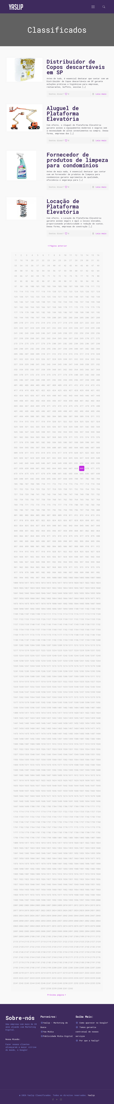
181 (37, 312)
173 (81, 307)
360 (54, 369)
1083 (70, 603)
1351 (48, 692)
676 (32, 473)
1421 (81, 712)
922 (65, 551)
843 (70, 525)
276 (32, 343)
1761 (15, 827)
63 (92, 270)
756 (32, 499)
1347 (26, 692)
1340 (76, 686)
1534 (87, 749)
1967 (92, 889)
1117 (81, 614)
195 (26, 317)
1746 (21, 822)
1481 (59, 733)
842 (65, 525)
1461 (37, 728)
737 (16, 494)
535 (48, 426)
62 (87, 270)
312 (54, 354)
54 (43, 270)
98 (21, 286)
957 (81, 562)
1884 (76, 863)
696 (54, 478)
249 (59, 333)
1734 (43, 816)
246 (43, 333)
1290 (65, 671)
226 (21, 328)
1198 (87, 640)
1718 (43, 811)
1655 (48, 790)
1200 (98, 640)
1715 (26, 811)
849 (16, 530)
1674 (65, 796)
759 (48, 499)
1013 (37, 582)
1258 (65, 660)
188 (76, 312)
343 (48, 364)
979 (26, 572)
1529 (59, 749)
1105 (15, 614)
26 (65, 260)
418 (21, 390)
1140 (32, 624)
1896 (54, 868)
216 (54, 322)
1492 (32, 738)
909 (81, 546)
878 (87, 536)
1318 (43, 681)
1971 (26, 894)
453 (37, 400)
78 (87, 276)
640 (98, 458)
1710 (87, 806)
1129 (59, 619)
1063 (48, 598)
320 (98, 354)
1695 (92, 801)
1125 (37, 619)
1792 (98, 832)
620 (76, 452)
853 (37, 530)
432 (98, 390)
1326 (87, 681)
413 (81, 385)
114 (21, 291)
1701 (37, 806)
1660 (76, 790)
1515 (70, 744)
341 (37, 364)
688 (98, 473)
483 (26, 411)
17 (16, 260)
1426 (21, 718)
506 (65, 416)
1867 (70, 858)
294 (43, 348)
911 (92, 546)
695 (48, 478)
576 (98, 437)
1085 (81, 603)
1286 (43, 671)
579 (26, 442)
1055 (92, 593)
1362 (21, 697)
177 (16, 312)
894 (87, 541)
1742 (87, 816)
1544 (54, 754)
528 (98, 421)
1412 (32, 712)
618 (65, 452)
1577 (59, 764)
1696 (98, 801)
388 (32, 380)
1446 (43, 723)
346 (65, 364)
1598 (87, 770)
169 (59, 307)
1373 (81, 697)
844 (76, 525)
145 (16, 302)
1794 (21, 837)
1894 (43, 868)
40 (54, 265)
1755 (70, 822)
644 (32, 463)
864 (98, 530)
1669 (37, 796)
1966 (87, 889)
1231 (92, 650)
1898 (65, 868)
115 (26, 291)
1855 (92, 853)
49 (16, 270)
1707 (70, 806)
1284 (32, 671)
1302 (43, 676)
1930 (65, 879)
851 (26, 530)
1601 (15, 775)
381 (81, 374)
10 (65, 255)
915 (26, 551)
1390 (87, 702)
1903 (92, 868)
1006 (87, 577)
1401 (59, 707)
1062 (43, 598)
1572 (32, 764)
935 (48, 556)
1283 (26, 671)
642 (21, 463)
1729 (15, 816)
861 (81, 530)
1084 (76, 603)
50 (21, 270)
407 (48, 385)
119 (48, 291)
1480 (54, 733)
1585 (15, 770)
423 (48, 390)
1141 (37, 624)
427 (70, 390)
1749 (37, 822)
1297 (15, 676)
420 (32, 390)
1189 (37, 640)
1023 (92, 582)
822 (43, 520)
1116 (76, 614)
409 (59, 385)
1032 (54, 588)
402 (21, 385)
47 (92, 265)
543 (92, 426)
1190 (43, 640)
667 (70, 468)
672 (98, 468)
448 (98, 395)
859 (70, 530)
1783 (48, 832)
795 (70, 510)
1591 (48, 770)
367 (92, 369)
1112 (54, 614)
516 (32, 421)
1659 (70, 790)
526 (87, 421)
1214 (87, 645)
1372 (76, 697)
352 (98, 364)
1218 (21, 650)
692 (32, 478)
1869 (81, 858)
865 (16, 536)
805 (37, 515)
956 (76, 562)
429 (81, 390)
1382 (43, 702)
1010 (21, 582)
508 (76, 416)
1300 (32, 676)
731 (70, 489)
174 (87, 307)
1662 (87, 790)
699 (70, 478)
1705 (59, 806)
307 (26, 354)
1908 (32, 874)
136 (54, 296)
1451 (70, 723)
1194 (65, 640)
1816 (54, 842)
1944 (54, 884)
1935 (92, 879)
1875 (26, 863)
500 (32, 416)
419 (26, 390)
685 (81, 473)
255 (92, 333)
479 (92, 406)
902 (43, 546)
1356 (76, 692)
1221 (37, 650)
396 (76, 380)
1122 (21, 619)
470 (43, 406)
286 (87, 343)
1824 (98, 842)
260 (32, 338)
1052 (76, 593)
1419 (70, 712)
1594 (65, 770)
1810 (21, 842)
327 (48, 359)
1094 (43, 608)
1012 (32, 582)
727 (48, 489)
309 (37, 354)
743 (48, 494)
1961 (59, 889)
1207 (48, 645)
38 (43, 265)
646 (43, 463)
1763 (26, 827)
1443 (26, 723)
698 (65, 478)
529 (16, 426)
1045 (37, 593)
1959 (48, 889)
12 (76, 255)
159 (92, 302)
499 (26, 416)
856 (54, 530)
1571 (26, 764)
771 (26, 504)
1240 (54, 655)
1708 (76, 806)
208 (98, 317)
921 (59, 551)
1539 (26, 754)
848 (98, 525)
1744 (98, 816)
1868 (76, 858)
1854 (87, 853)
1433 (59, 718)
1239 (48, 655)
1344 (98, 686)
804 (32, 515)
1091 (26, 608)
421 (37, 390)
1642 (65, 785)
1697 (15, 806)
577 (16, 442)
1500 (76, 738)
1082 (65, 603)
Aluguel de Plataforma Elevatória (63, 113)
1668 (32, 796)
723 (26, 489)
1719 (48, 811)
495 (92, 411)
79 (92, 276)
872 (54, 536)
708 (32, 484)
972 (76, 567)
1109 (37, 614)
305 (16, 354)
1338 (65, 686)
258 (21, 338)
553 (59, 432)
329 (59, 359)
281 (59, 343)
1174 (43, 634)
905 (59, 546)
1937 (15, 884)
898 (21, 546)
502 (43, 416)
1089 (15, 608)
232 (54, 328)
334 (87, 359)
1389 (81, 702)
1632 (98, 780)
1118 (87, 614)
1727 (92, 811)
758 (43, 499)
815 (92, 515)
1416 (54, 712)
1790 (87, 832)
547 (26, 432)
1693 (81, 801)
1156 (32, 629)
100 (32, 286)
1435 (70, 718)
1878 (43, 863)
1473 (15, 733)
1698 (21, 806)
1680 (98, 796)
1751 (48, 822)
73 (59, 276)
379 (70, 374)
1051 (70, 593)
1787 (70, 832)
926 (87, 551)
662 (43, 468)
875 (70, 536)
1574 (43, 764)
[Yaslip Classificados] (15, 6)
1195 (70, 640)
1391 (92, 702)
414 (87, 385)
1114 (65, 614)
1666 (21, 796)
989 (81, 572)
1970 (21, 894)
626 (21, 458)
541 (81, 426)
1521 (15, 749)
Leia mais (101, 94)
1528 (54, 749)
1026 (21, 588)
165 (37, 307)
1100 (76, 608)
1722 (65, 811)
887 (48, 541)
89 (59, 281)
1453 (81, 723)
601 (59, 447)
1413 (37, 712)
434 (21, 395)
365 (81, 369)
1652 (32, 790)
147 (26, 302)
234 (65, 328)
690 (21, 478)
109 (81, 286)
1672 (54, 796)
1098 (65, 608)
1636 (32, 785)
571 (70, 437)
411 (70, 385)
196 (32, 317)
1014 (43, 582)
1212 (76, 645)
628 (32, 458)
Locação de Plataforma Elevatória (63, 206)
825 (59, 520)
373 (37, 374)
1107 (26, 614)
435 (26, 395)
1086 (87, 603)
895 (92, 541)
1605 (37, 775)
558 (87, 432)
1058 (21, 598)
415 (92, 385)
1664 (98, 790)
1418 (65, 712)
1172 (32, 634)
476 (76, 406)
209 (16, 322)
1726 (87, 811)
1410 (21, 712)
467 (26, 406)
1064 (54, 598)
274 (21, 343)
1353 (59, 692)
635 (70, 458)
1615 (92, 775)
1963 (70, 889)
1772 (76, 827)
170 (65, 307)
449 (16, 400)
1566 (87, 759)
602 (65, 447)
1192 (54, 640)
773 (37, 504)
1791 (92, 832)
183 (48, 312)
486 (43, 411)
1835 (70, 848)
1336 (54, 686)
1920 (98, 874)
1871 (92, 858)
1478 (43, 733)
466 (21, 406)
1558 (43, 759)
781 (81, 504)
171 (70, 307)
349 (81, 364)
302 (87, 348)
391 (48, 380)
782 (87, 504)
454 (43, 400)
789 (37, 510)
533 (37, 426)
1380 (32, 702)
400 (98, 380)
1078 (43, 603)
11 (70, 255)
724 (32, 489)
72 (54, 276)
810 (65, 515)
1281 (15, 671)
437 (37, 395)
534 (43, 426)
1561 (59, 759)
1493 (37, 738)
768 (98, 499)
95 (92, 281)
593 (16, 447)
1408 (98, 707)
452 (32, 400)
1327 (92, 681)
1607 (48, 775)
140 (76, 296)
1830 (43, 848)
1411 (26, 712)
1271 (48, 666)
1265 (15, 666)
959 (92, 562)
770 (21, 504)
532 (32, 426)
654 (87, 463)
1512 (54, 744)
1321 (59, 681)
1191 (48, 640)
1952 (98, 884)
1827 (26, 848)
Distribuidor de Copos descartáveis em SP (76, 67)
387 (26, 380)
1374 (87, 697)
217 (59, 322)
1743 (92, 816)
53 (38, 270)
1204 (32, 645)
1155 (26, 629)
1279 (92, 666)
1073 (15, 603)
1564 (76, 759)
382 (87, 374)
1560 (54, 759)
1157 (37, 629)
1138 (21, 624)
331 (70, 359)
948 (32, 562)
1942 (43, 884)
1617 (15, 780)
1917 (81, 874)
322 (21, 359)
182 (43, 312)
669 (81, 468)
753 (16, 499)
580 (32, 442)
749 (81, 494)
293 (37, 348)
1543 (48, 754)
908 (76, 546)
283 (70, 343)
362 (65, 369)
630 (43, 458)
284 (76, 343)
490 (65, 411)
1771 (70, 827)
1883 (70, 863)
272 (98, 338)
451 (26, 400)
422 (43, 390)
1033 (59, 588)
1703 (48, 806)
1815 (48, 842)
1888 (98, 863)
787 (26, 510)
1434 (65, 718)
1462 (43, 728)
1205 (37, 645)
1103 (92, 608)
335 (92, 359)
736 (98, 489)
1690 (65, 801)
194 (21, 317)
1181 (81, 634)
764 (76, 499)
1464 (54, 728)
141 (81, 296)
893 (81, 541)
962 (21, 567)
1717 (37, 811)
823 (48, 520)
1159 (48, 629)
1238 (43, 655)
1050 (65, 593)
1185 (15, 640)
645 (37, 463)
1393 (15, 707)
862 (87, 530)
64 (98, 270)
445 (81, 395)
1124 (32, 619)
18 (21, 260)
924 (76, 551)
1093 (37, 608)
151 (48, 302)
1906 (21, 874)
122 (65, 291)
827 (70, 520)
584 (54, 442)
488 (54, 411)
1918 (87, 874)
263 (48, 338)
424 (54, 390)
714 (65, 484)
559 (92, 432)
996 (32, 577)
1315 (26, 681)
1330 (21, 686)
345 (59, 364)
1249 (15, 660)
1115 (70, 614)
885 (37, 541)
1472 (98, 728)
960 (98, 562)
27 (70, 260)
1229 (81, 650)
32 (98, 260)
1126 (43, 619)
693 (37, 478)
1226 (65, 650)
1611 (70, 775)
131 (26, 296)
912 (98, 546)
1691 (70, 801)
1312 (98, 676)
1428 (32, 718)
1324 (76, 681)
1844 (32, 853)
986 (65, 572)
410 (65, 385)
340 (32, 364)
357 (37, 369)
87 (49, 281)
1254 (43, 660)
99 (27, 286)
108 (76, 286)
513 (16, 421)
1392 (98, 702)
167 (48, 307)
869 (37, 536)
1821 (81, 842)
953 (59, 562)
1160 (54, 629)
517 (37, 421)
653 (81, 463)
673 (16, 473)
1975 (48, 894)
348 (76, 364)
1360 (98, 692)
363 (70, 369)
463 (92, 400)
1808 (98, 837)
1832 (54, 848)
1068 (76, 598)
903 (48, 546)
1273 (59, 666)
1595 (70, 770)
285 (81, 343)
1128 (54, 619)
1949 (81, 884)
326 (43, 359)
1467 (70, 728)
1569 (15, 764)
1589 (37, 770)
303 (92, 348)
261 (37, 338)
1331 (26, 686)
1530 (65, 749)
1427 (26, 718)
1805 (81, 837)
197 (37, 317)
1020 (76, 582)
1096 (54, 608)
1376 (98, 697)
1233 (15, 655)
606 (87, 447)
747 (70, 494)
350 (87, 364)
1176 (54, 634)
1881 (59, 863)
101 (37, 286)
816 (98, 515)
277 (37, 343)
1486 (87, 733)
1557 (37, 759)
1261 (81, 660)
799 (92, 510)
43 (70, 265)
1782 (43, 832)
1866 (65, 858)
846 (87, 525)
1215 (92, 645)
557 (81, 432)
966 (43, 567)
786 (21, 510)
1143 (48, 624)
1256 (54, 660)
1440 (98, 718)
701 (81, 478)
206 (87, 317)
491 (70, 411)
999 (48, 577)
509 (81, 416)
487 (48, 411)
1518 (87, 744)
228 (32, 328)
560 (98, 432)
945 (16, 562)
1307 (70, 676)
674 (21, 473)
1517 (81, 744)
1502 (87, 738)
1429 (37, 718)
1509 (37, 744)
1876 (32, 863)
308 (32, 354)
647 (48, 463)
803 (26, 515)
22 (43, 260)
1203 (26, 645)
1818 (65, 842)
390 (43, 380)
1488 (98, 733)
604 (76, 447)
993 (16, 577)
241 (16, 333)
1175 (48, 634)
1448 (54, 723)
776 (54, 504)
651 (70, 463)
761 (59, 499)
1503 (92, 738)
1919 (92, 874)
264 (54, 338)
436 (32, 395)
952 (54, 562)
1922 (21, 879)
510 (87, 416)
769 (16, 504)
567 (48, 437)
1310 (87, 676)
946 (21, 562)
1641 (59, 785)
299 (70, 348)
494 (87, 411)
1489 (15, 738)
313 (59, 354)
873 (59, 536)
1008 (98, 577)
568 (54, 437)
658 (21, 468)
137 (59, 296)
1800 (54, 837)
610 (21, 452)
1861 (37, 858)
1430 (43, 718)
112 (98, 286)
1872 (98, 858)
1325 (81, 681)
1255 (48, 660)
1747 (26, 822)
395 (70, 380)
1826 (21, 848)
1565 (81, 759)
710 (43, 484)
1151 (92, 624)
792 (54, 510)
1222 (43, 650)
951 (48, 562)
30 (87, 260)
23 (49, 260)
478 (87, 406)
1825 (15, 848)
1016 (54, 582)
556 (76, 432)
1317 (37, 681)
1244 (76, 655)
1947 (70, 884)
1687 (48, 801)
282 (65, 343)
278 (43, 343)
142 (87, 296)
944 (98, 556)
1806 (87, 837)
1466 (65, 728)
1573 (37, 764)
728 (54, 489)
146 (21, 302)
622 (87, 452)
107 (70, 286)
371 (26, 374)
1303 (48, 676)
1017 (59, 582)
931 (26, 556)
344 (54, 364)
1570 (21, 764)
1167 (92, 629)
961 (16, 567)
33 (16, 265)
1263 (92, 660)
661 (37, 468)
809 (59, 515)
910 (87, 546)
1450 (65, 723)
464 (98, 400)
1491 (26, 738)
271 (92, 338)
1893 (37, 868)
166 (43, 307)
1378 (21, 702)
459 (70, 400)
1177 (59, 634)
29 (81, 260)
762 (65, 499)
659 (26, 468)
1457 (15, 728)
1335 (48, 686)
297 (59, 348)
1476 (32, 733)
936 (54, 556)
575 (92, 437)
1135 (92, 619)
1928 (54, 879)
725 (37, 489)
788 (32, 510)
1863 (48, 858)
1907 (26, 874)
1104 (98, 608)
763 (70, 499)
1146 (65, 624)
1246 (87, 655)
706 (21, 484)
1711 (92, 806)
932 (32, 556)
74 (65, 276)
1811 (26, 842)
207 (92, 317)
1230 (87, 650)
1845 (37, 853)
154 (65, 302)
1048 (54, 593)
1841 (15, 853)
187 (70, 312)
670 (87, 468)
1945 (59, 884)
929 (16, 556)
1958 (43, 889)
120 (54, 291)
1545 (59, 754)
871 (48, 536)
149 (37, 302)
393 (59, 380)
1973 (37, 894)
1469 (81, 728)
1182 (87, 634)
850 (21, 530)
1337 (59, 686)
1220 (32, 650)
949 (37, 562)
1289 (59, 671)
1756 (76, 822)
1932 (76, 879)
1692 (76, 801)
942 (87, 556)
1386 (65, 702)
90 (65, 281)
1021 (81, 582)
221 (81, 322)
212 (32, 322)
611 (26, 452)
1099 (70, 608)
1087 (92, 603)
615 (48, 452)
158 (87, 302)
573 (81, 437)
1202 (21, 645)
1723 (70, 811)
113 (16, 291)
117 (37, 291)
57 (59, 270)
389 (37, 380)
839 (48, 525)
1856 (98, 853)
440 (54, 395)
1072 (98, 598)
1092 (32, 608)
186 (65, 312)
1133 (81, 619)
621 (81, 452)
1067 (70, 598)
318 (87, 354)
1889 (15, 868)
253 (81, 333)
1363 (26, 697)
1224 (54, 650)
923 (70, 551)
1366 (43, 697)
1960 (54, 889)
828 (76, 520)
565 (37, 437)
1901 (81, 868)
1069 (81, 598)
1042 (21, 593)
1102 (87, 608)
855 (48, 530)
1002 (65, 577)
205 (81, 317)
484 (32, 411)
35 (27, 265)
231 (48, 328)
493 (81, 411)
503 (48, 416)
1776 (98, 827)
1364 (32, 697)
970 (65, 567)
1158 (43, 629)
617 (59, 452)
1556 (32, 759)
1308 (76, 676)
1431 (48, 718)
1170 (21, 634)
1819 (70, 842)
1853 (81, 853)
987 (70, 572)
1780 (32, 832)
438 (43, 395)
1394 (21, 707)
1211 (70, 645)
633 (59, 458)
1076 (32, 603)
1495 (48, 738)
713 (59, 484)
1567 (92, 759)
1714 (21, 811)
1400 (54, 707)
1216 (98, 645)
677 (37, 473)
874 (65, 536)
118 (43, 291)
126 (87, 291)
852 (32, 530)
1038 (87, 588)
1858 (21, 858)
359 (48, 369)
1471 (92, 728)
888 (54, 541)
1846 (43, 853)
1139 (26, 624)
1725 (81, 811)
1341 (81, 686)
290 (21, 348)
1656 (54, 790)
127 (92, 291)
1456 (98, 723)
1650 (21, 790)
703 (92, 478)
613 (37, 452)
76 (76, 276)
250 (65, 333)
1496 (54, 738)
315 (70, 354)
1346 (21, 692)
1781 (37, 832)
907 (70, 546)
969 (59, 567)
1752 (54, 822)
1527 (48, 749)
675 (26, 473)
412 (76, 385)
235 (70, 328)
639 (92, 458)
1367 (48, 697)
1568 (98, 759)
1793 (15, 837)
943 (92, 556)
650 (65, 463)
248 (54, 333)
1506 (21, 744)
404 (32, 385)
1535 (92, 749)
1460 (32, 728)
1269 (37, 666)
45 (81, 265)
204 (76, 317)
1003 (70, 577)
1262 (87, 660)
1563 (70, 759)
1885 (81, 863)
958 (87, 562)
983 (48, 572)
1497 (59, 738)
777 (59, 504)
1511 (48, 744)
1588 (32, 770)
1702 (43, 806)
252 (76, 333)
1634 (21, 785)
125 (81, 291)
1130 (65, 619)
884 (32, 541)
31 (92, 260)
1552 (98, 754)
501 (37, 416)
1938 (21, 884)
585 (59, 442)
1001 (59, 577)
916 (32, 551)
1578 (65, 764)
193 (16, 317)
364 (76, 369)
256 (98, 333)
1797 (37, 837)
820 (32, 520)
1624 (54, 780)
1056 (98, 593)
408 (54, 385)
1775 (92, 827)
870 (43, 536)
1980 (76, 894)
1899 (70, 868)
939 (70, 556)
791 (48, 510)
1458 (21, 728)
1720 (54, 811)
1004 (76, 577)
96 (98, 281)
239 (92, 328)
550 (43, 432)
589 (81, 442)
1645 (81, 785)
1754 (65, 822)
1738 (65, 816)
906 (65, 546)
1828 (32, 848)
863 (92, 530)
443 (70, 395)
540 (76, 426)
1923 (26, 879)
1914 (65, 874)
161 (16, 307)
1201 (15, 645)
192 (98, 312)
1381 (37, 702)
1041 (15, 593)
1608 (54, 775)
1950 (87, 884)
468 (32, 406)
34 (21, 265)
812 (76, 515)
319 (92, 354)
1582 (87, 764)
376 (54, 374)
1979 (70, 894)
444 (76, 395)
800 (98, 510)
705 (16, 484)
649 (59, 463)
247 (48, 333)
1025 (15, 588)
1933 (81, 879)
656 (98, 463)
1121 (15, 619)
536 (54, 426)
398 (87, 380)
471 (48, 406)
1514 (65, 744)
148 (32, 302)
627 (26, 458)
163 (26, 307)
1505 (15, 744)
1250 (21, 660)
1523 (26, 749)
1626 (65, 780)
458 (65, 400)
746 (65, 494)
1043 (26, 593)
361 (59, 369)
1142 (43, 624)
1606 (43, 775)
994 (21, 577)
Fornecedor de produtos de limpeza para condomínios (77, 160)
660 (32, 468)
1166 (87, 629)
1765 (37, 827)
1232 (98, 650)
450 (21, 400)
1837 (81, 848)
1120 (98, 614)
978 (21, 572)
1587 (26, 770)
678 (43, 473)
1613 (81, 775)
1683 (26, 801)
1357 (81, 692)
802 (21, 515)
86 (43, 281)
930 (21, 556)
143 (92, 296)
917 (37, 551)
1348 (32, 692)
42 (65, 265)
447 (92, 395)
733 (81, 489)
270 (87, 338)
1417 (59, 712)
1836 (76, 848)
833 (16, 525)
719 (92, 484)
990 (87, 572)
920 (54, 551)
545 (16, 432)
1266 (21, 666)
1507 (26, 744)
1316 (32, 681)
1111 (48, 614)
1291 (70, 671)
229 (37, 328)
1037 (81, 588)
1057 (15, 598)
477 (81, 406)
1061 (37, 598)
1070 (87, 598)
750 (87, 494)
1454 (87, 723)
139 (70, 296)
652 (76, 463)
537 (59, 426)
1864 (54, 858)
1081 (59, 603)
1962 (65, 889)
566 (43, 437)
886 (43, 541)
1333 (37, 686)
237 (81, 328)
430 (87, 390)
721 (16, 489)
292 (32, 348)
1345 (15, 692)
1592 (54, 770)
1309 (81, 676)
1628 (76, 780)
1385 (59, 702)
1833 (59, 848)
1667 (26, 796)
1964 (76, 889)
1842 (21, 853)
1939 (26, 884)
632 (54, 458)
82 (21, 281)
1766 (43, 827)
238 (87, 328)
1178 (65, 634)
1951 (92, 884)
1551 (92, 754)
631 (48, 458)
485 (37, 411)
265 (59, 338)
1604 (32, 775)
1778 (21, 832)
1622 (43, 780)
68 (32, 276)
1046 (43, 593)
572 (76, 437)
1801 (59, 837)
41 (59, 265)
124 (76, 291)
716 (76, 484)
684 (76, 473)
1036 (76, 588)
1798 (43, 837)
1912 (54, 874)
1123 (26, 619)
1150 (87, 624)
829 (81, 520)
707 (26, 484)
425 (59, 390)
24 (54, 260)
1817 (59, 842)
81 (16, 281)
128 (98, 291)
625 (16, 458)
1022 (87, 582)
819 (26, 520)
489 (59, 411)
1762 (21, 827)
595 (26, 447)
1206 (43, 645)
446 (87, 395)
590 (87, 442)
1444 (32, 723)
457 (59, 400)
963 (26, 567)
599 (48, 447)
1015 (48, 582)
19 (27, 260)
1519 (92, 744)
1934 (87, 879)
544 (98, 426)
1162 (65, 629)
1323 (70, 681)
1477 (37, 733)
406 (43, 385)
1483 (70, 733)
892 (76, 541)
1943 (48, 884)
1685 (37, 801)
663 (48, 468)
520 (54, 421)
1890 (21, 868)
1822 (87, 842)
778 (65, 504)
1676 (76, 796)
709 (37, 484)
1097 (59, 608)
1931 (70, 879)
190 (87, 312)
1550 (87, 754)
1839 (92, 848)
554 (65, 432)
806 (43, 515)
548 (32, 432)
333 (81, 359)
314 (65, 354)
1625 (59, 780)
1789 (81, 832)
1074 (21, 603)
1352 (54, 692)
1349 (37, 692)
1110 (43, 614)
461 (81, 400)
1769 (59, 827)
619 (70, 452)
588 (76, 442)
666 (65, 468)
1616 (98, 775)
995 (26, 577)
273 (16, 343)
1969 (15, 894)
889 (59, 541)
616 (54, 452)
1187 (26, 640)
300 (76, 348)
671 (92, 468)
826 (65, 520)
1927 (48, 879)
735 (92, 489)
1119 (92, 614)
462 (87, 400)
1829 (37, 848)
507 (70, 416)
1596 (76, 770)
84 (32, 281)
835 (26, 525)
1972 (32, 894)
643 (26, 463)
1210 (65, 645)
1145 (59, 624)
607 (92, 447)
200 (54, 317)
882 (21, 541)
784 (98, 504)
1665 (15, 796)
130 (21, 296)
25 (59, 260)
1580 (76, 764)
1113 (59, 614)
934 (43, 556)
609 (16, 452)
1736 (54, 816)
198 (43, 317)
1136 (98, 619)
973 (81, 567)
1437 (81, 718)
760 (54, 499)
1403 (70, 707)
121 (59, 291)
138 (65, 296)
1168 (98, 629)
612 (32, 452)
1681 (15, 801)
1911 (48, 874)
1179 (70, 634)
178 (21, 312)
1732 (32, 816)
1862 (43, 858)
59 (70, 270)
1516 (76, 744)
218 (65, 322)
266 (65, 338)
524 (76, 421)
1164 (76, 629)
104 (54, 286)
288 (98, 343)
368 (98, 369)
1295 (92, 671)
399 (92, 380)
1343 (92, 686)
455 (48, 400)
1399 (48, 707)
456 (54, 400)
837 (37, 525)
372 (32, 374)
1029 (37, 588)
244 (32, 333)
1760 (98, 822)
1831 (48, 848)
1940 (32, 884)
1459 (26, 728)
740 (32, 494)
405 (37, 385)
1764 (32, 827)
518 (43, 421)
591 (92, 442)
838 (43, 525)
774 (43, 504)
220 (76, 322)
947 (26, 562)
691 (26, 478)
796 (76, 510)
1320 (54, 681)
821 (37, 520)
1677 (81, 796)
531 (26, 426)
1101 (81, 608)
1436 (76, 718)
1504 (98, 738)
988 (76, 572)
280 (54, 343)
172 (76, 307)
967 (48, 567)
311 (48, 354)
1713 (15, 811)
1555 (26, 759)
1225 (59, 650)
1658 (65, 790)
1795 (26, 837)
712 (54, 484)
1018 (65, 582)
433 (16, 395)
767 (92, 499)
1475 (26, 733)
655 (92, 463)
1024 (98, 582)
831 (92, 520)
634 (65, 458)
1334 (43, 686)
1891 (26, 868)
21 (38, 260)
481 (16, 411)
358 (43, 369)
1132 (76, 619)
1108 (32, 614)
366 (87, 369)
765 (81, 499)
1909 (37, 874)
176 (98, 307)
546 (21, 432)
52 (32, 270)
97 (16, 286)
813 (81, 515)
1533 (81, 749)
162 (21, 307)
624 (98, 452)
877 (81, 536)
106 (65, 286)
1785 (59, 832)
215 (48, 322)
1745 (15, 822)
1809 (15, 842)
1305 (59, 676)
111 (92, 286)
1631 (92, 780)
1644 (76, 785)
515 (26, 421)
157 (81, 302)
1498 (65, 738)
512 (98, 416)
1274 (65, 666)
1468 (76, 728)
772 (32, 504)
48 (98, 265)
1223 (48, 650)
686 (87, 473)
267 (70, 338)
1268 (32, 666)
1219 (26, 650)
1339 (70, 686)
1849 (59, 853)
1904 (98, 868)
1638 (43, 785)
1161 (59, 629)
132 (32, 296)
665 (59, 468)
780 (76, 504)
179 (26, 312)
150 (43, 302)
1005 (81, 577)
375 (48, 374)
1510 (43, 744)
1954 (21, 889)
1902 (87, 868)
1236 (32, 655)
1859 (26, 858)
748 (76, 494)
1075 (26, 603)
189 (81, 312)
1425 (15, 718)
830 (87, 520)
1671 (48, 796)
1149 (81, 624)
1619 (26, 780)
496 (98, 411)
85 (38, 281)
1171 (26, 634)
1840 (98, 848)
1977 (59, 894)
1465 (59, 728)
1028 (32, 588)
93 (81, 281)
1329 (15, 686)
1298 (21, 676)
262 (43, 338)
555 (70, 432)
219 (70, 322)
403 (26, 385)
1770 (65, 827)
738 (21, 494)
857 (59, 530)
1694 (87, 801)
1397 (37, 707)
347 (70, 364)
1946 (65, 884)
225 (16, 328)
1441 (15, 723)
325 (37, 359)
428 (76, 390)
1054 (87, 593)
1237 (37, 655)
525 (81, 421)
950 (43, 562)
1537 (15, 754)
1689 (59, 801)
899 (26, 546)
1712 (98, 806)
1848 (54, 853)
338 (21, 364)
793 (59, 510)
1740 (76, 816)
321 (16, 359)
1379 (26, 702)
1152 (98, 624)
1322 (65, 681)
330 (65, 359)
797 (81, 510)
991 (92, 572)
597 (37, 447)
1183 (92, 634)
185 (59, 312)
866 (21, 536)
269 (81, 338)
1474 (21, 733)
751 (92, 494)
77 (81, 276)
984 (54, 572)
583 (48, 442)
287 (92, 343)
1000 (54, 577)
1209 (59, 645)
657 (16, 468)
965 (37, 567)
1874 (21, 863)
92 (76, 281)
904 (54, 546)
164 (32, 307)
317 (81, 354)
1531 (70, 749)
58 (65, 270)
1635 (26, 785)
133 (37, 296)
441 (59, 395)
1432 (54, 718)
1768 (54, 827)
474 (65, 406)
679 (48, 473)
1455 (92, 723)
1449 (59, 723)
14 (87, 255)
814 (87, 515)
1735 (48, 816)
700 (76, 478)
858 (65, 530)
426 (65, 390)
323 (26, 359)
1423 (92, 712)
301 (81, 348)
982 (43, 572)
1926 (43, 879)
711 (48, 484)
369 (16, 374)
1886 (87, 863)
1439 (92, 718)
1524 (32, 749)
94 (87, 281)
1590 (43, 770)
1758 (87, 822)
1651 (26, 790)
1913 (59, 874)
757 (37, 499)
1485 (81, 733)
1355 (70, 692)
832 (98, 520)
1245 (81, 655)
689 (16, 478)
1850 (65, 853)
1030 (43, 588)
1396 (32, 707)
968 (54, 567)
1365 (37, 697)
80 (98, 276)
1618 (21, 780)
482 (21, 411)
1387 (70, 702)
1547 (70, 754)
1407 (92, 707)
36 (32, 265)
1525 (37, 749)
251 (70, 333)
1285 (37, 671)
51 (27, 270)
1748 (32, 822)
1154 (21, 629)
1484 (76, 733)
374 (43, 374)
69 (38, 276)
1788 (76, 832)
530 (21, 426)
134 (43, 296)
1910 (43, 874)
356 (32, 369)
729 (59, 489)
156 (76, 302)
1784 (54, 832)
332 (76, 359)
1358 (87, 692)
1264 (98, 660)
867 (26, 536)
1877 (37, 863)
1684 (32, 801)
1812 (32, 842)
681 (59, 473)
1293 (81, 671)
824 (54, 520)
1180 (76, 634)
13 (81, 255)
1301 (37, 676)
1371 (70, 697)
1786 (65, 832)
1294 (87, 671)
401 (16, 385)
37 (38, 265)
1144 (54, 624)
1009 (15, 582)
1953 (15, 889)
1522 (21, 749)
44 (76, 265)
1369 (59, 697)
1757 (81, 822)
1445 (37, 723)
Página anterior (58, 245)
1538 (21, 754)
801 (16, 515)
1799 (48, 837)
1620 (32, 780)
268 (76, 338)
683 (70, 473)
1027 (26, 588)
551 (48, 432)
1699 (26, 806)
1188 (32, 640)
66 (21, 276)
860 (76, 530)
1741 (81, 816)
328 (54, 359)
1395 (26, 707)
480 (98, 406)
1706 (65, 806)
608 (98, 447)
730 (65, 489)
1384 (54, 702)
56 (54, 270)
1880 (54, 863)
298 (65, 348)
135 (48, 296)
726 (43, 489)
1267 (26, 666)
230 (43, 328)
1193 (59, 640)
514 (21, 421)
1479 (48, 733)
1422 (87, 712)
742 (43, 494)
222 (87, 322)
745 (59, 494)
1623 (48, 780)
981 (37, 572)
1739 (70, 816)
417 (16, 390)
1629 (81, 780)
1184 (98, 634)
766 (87, 499)
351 (92, 364)
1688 (54, 801)
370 (21, 374)
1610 (65, 775)
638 (87, 458)
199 (48, 317)
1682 (21, 801)
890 (65, 541)
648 (54, 463)
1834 (65, 848)
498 (21, 416)
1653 (37, 790)
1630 (87, 780)
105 (59, 286)
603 (70, 447)
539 (70, 426)
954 (65, 562)
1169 (15, 634)
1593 (59, 770)
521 (59, 421)
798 (87, 510)
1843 (26, 853)
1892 (32, 868)
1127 (48, 619)
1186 (21, 640)
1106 (21, 614)
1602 (21, 775)
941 (81, 556)
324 (32, 359)
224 (98, 322)
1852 (76, 853)
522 (65, 421)
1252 (32, 660)
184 (54, 312)
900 (32, 546)
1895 (48, 868)
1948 (76, 884)
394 (65, 380)
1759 (92, 822)
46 (87, 265)
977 (16, 572)
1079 (48, 603)
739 (26, 494)
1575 (48, 764)
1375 (92, 697)
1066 (65, 598)
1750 (43, 822)
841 (59, 525)
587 (70, 442)
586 (65, 442)
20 (32, 260)
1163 (70, 629)
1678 (87, 796)
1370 (65, 697)
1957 (37, 889)
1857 (15, 858)
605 (81, 447)
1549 (81, 754)
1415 (48, 712)
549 (37, 432)
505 (59, 416)
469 (37, 406)
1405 (81, 707)
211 (26, 322)
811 (70, 515)
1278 (87, 666)
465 (16, 406)
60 (76, 270)
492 (76, 411)
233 (59, 328)
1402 (65, 707)
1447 (48, 723)
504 (54, 416)
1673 (59, 796)
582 (43, 442)
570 (65, 437)
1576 (54, 764)
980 (32, 572)
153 (59, 302)
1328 (98, 681)
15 (92, 255)
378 (65, 374)
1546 (65, 754)
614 (43, 452)
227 (26, 328)
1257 (59, 660)
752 (98, 494)
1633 (15, 785)
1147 (70, 624)
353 (16, 369)
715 (70, 484)
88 (54, 281)
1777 (15, 832)
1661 (81, 790)
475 (70, 406)
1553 (15, 759)
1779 (26, 832)
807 (48, 515)
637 (81, 458)
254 (87, 333)
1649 (15, 790)
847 (92, 525)
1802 (65, 837)
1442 (21, 723)
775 (48, 504)
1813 (37, 842)
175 (92, 307)
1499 (70, 738)
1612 (76, 775)
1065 (59, 598)
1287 (48, 671)
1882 (65, 863)
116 (32, 291)
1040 (98, 588)
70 (43, 276)
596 (32, 447)
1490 (21, 738)
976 (98, 567)
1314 (21, 681)
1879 (48, 863)
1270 (43, 666)
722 (21, 489)
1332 (32, 686)
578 (21, 442)
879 (92, 536)
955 (70, 562)
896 (98, 541)
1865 (59, 858)
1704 (54, 806)
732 (76, 489)
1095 (48, 608)
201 (59, 317)
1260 (76, 660)
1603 (26, 775)
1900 (76, 868)
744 (54, 494)
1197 (81, 640)
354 (21, 369)
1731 (26, 816)
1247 (92, 655)
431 (92, 390)
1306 (65, 676)
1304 (54, 676)
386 (21, 380)
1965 (81, 889)
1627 (70, 780)
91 (70, 281)
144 (98, 296)
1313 (15, 681)
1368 (54, 697)
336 (98, 359)
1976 (54, 894)
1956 (32, 889)
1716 (32, 811)
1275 (70, 666)
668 (76, 468)
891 (70, 541)
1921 (15, 879)
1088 (98, 603)
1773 (81, 827)
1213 (81, 645)
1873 (15, 863)
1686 (43, 801)
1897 (59, 868)
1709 (81, 806)
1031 (48, 588)
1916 (76, 874)
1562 (65, 759)
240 (98, 328)
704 (98, 478)
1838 (87, 848)
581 (37, 442)
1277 (81, 666)
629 (37, 458)
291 (26, 348)
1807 (92, 837)
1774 (87, 827)
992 (98, 572)
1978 (65, 894)
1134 (87, 619)
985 (59, 572)
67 (27, 276)
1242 (65, 655)
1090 (21, 608)
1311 (92, 676)
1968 (98, 889)
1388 (76, 702)
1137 (15, 624)
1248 (98, 655)
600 (54, 447)
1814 (43, 842)
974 (87, 567)
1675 (70, 796)
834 (21, 525)
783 (92, 504)
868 (32, 536)
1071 (92, 598)
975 (92, 567)
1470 (87, 728)
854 (43, 530)
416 (98, 385)
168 (54, 307)
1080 (54, 603)
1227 (70, 650)
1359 (92, 692)
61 (81, 270)
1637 (37, 785)
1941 (37, 884)
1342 (87, 686)
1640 (54, 785)
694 (43, 478)
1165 (81, 629)
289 (16, 348)
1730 (21, 816)
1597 (81, 770)
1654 (43, 790)
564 (32, 437)
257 (16, 338)
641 (16, 463)
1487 (92, 733)
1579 (70, 764)
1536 (98, 749)
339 (26, 364)
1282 (21, 671)
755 (26, 499)
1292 (76, 671)
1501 (81, 738)
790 (43, 510)
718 (87, 484)
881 (16, 541)
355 (26, 369)
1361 (15, 697)
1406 (87, 707)
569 (59, 437)
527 (92, 421)
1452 (76, 723)
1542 (43, 754)
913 (16, 551)
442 (65, 395)
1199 (92, 640)
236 (76, 328)
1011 (26, 582)
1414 (43, 712)
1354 (65, 692)
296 (54, 348)
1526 (43, 749)
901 (37, 546)
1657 (59, 790)
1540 (32, 754)
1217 (15, 650)
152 (54, 302)
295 (48, 348)
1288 (54, 671)
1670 (43, 796)
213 (37, 322)
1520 (98, 744)
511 (92, 416)
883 (26, 541)
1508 (32, 744)
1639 (48, 785)
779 (70, 504)
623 (92, 452)
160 (98, 302)
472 (54, 406)
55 (49, 270)
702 (87, 478)
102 (43, 286)
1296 (98, 671)
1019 (70, 582)
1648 (98, 785)
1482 (65, 733)
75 (70, 276)
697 (59, 478)
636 (76, 458)
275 (26, 343)
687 (92, 473)
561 (16, 437)
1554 (21, 759)
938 (65, 556)
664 (54, 468)
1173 (37, 634)
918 (43, 551)
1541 (37, 754)
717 (81, 484)
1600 (98, 770)
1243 (70, 655)
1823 (92, 842)
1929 (59, 879)
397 (81, 380)
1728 (98, 811)
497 (16, 416)
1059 (26, 598)
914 (21, 551)
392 (54, 380)
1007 (92, 577)
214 (43, 322)
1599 (92, 770)
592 (98, 442)
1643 (70, 785)
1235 (26, 655)
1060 (32, 598)
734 (87, 489)
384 (98, 374)
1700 (32, 806)
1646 (87, 785)
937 (59, 556)
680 (54, 473)
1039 (92, 588)
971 (70, 567)
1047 (48, 593)
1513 (59, 744)
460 (76, 400)
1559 (48, 759)
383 (92, 374)
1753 (59, 822)
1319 (48, 681)
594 (21, 447)
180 (32, 312)
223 (92, 322)
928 (98, 551)
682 (65, 473)
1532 (76, 749)
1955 (26, 889)
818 (21, 520)
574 (87, 437)
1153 (15, 629)
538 (65, 426)
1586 (21, 770)
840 (54, 525)
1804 (76, 837)
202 (65, 317)
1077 (37, 603)
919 (48, 551)
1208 (54, 645)
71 (49, 276)
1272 (54, 666)
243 (26, 333)
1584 (98, 764)
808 (54, 515)
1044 (32, 593)
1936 (98, 879)
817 (16, 520)
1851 (70, 853)
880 (98, 536)
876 (76, 536)
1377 (15, 702)
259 (26, 338)
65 (16, 276)
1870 (87, 858)
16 (98, 255)
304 (98, 348)
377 (59, 374)
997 (37, 577)
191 (92, 312)
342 (43, 364)
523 (70, 421)
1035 (70, 588)
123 (70, 291)
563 (26, 437)
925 (81, 551)
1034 (65, 588)
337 (16, 364)
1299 (26, 676)
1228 (76, 650)
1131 (70, 619)
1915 (70, 874)
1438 (87, 718)
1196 (76, 640)
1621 (37, 780)
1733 (37, 816)
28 (76, 260)
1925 (37, 879)
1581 (81, 764)
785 (16, 510)
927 (92, 551)
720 (98, 484)
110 (87, 286)
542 (87, 426)
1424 (98, 712)
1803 (70, 837)
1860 (32, 858)
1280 (98, 666)
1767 (48, 827)
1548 (76, 754)
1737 (59, 816)
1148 (76, 624)
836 (32, 525)
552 (54, 432)
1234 (21, 655)
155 (70, 302)
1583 (92, 764)
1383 (48, 702)
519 (48, 421)
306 (21, 354)
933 (37, 556)
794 (65, 510)
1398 (43, 707)
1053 (81, 593)
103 (48, 286)
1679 (92, 796)
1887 (92, 863)
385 (16, 380)
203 (70, 317)
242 (21, 333)
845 (81, 525)
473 (59, 406)
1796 (32, 837)
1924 (32, 879)
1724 (76, 811)
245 (37, 333)
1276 (76, 666)
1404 (76, 707)
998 (43, 577)
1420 (76, 712)
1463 (48, 728)
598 (43, 447)
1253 (37, 660)
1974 (43, 894)
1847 (48, 853)
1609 (59, 775)
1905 (15, 874)
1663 (92, 790)
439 (48, 395)
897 (16, 546)
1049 (59, 593)
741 (37, 494)
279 (48, 343)
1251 (26, 660)
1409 (15, 712)
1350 (43, 692)
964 (32, 567)
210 (21, 322)
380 (76, 374)
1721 (59, 811)
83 (27, 281)
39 (49, 265)
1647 (92, 785)
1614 (87, 775)
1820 (76, 842)
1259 (70, 660)
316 (76, 354)
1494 (43, 738)
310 (43, 354)
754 (21, 499)
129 (16, 296)
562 (21, 437)
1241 (59, 655)
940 (76, 556)
